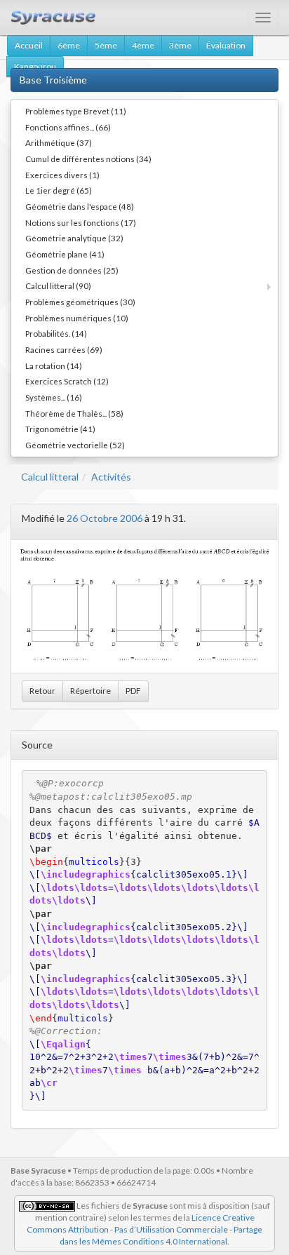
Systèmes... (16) (53, 397)
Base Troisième (53, 80)
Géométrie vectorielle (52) (75, 445)
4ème (143, 45)
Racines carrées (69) (63, 349)
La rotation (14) (53, 365)
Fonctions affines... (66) (68, 127)
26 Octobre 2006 (104, 518)
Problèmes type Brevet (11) (75, 111)
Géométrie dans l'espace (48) (79, 206)
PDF (133, 690)
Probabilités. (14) (56, 333)
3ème (180, 45)
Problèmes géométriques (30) (80, 302)
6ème (69, 45)
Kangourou (35, 66)
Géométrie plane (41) (65, 254)
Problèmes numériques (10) (76, 318)
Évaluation (226, 45)
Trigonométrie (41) (60, 429)
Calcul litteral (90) (58, 285)
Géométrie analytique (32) (74, 238)
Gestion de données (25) (72, 270)
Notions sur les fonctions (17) (80, 222)
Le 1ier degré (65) (58, 190)
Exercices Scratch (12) (67, 381)
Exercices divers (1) (62, 175)
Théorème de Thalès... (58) (74, 413)
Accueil (29, 45)
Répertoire (90, 690)
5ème (106, 45)
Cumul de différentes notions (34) (88, 158)
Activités (111, 477)
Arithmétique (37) (58, 142)
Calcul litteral (50, 477)
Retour (42, 690)
